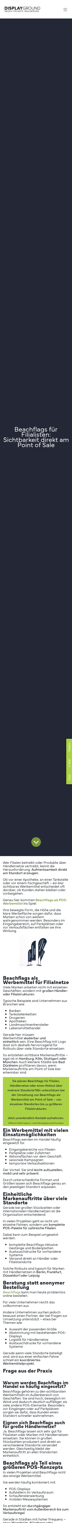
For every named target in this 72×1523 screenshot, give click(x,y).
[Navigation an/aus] (65, 9)
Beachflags (12, 1292)
